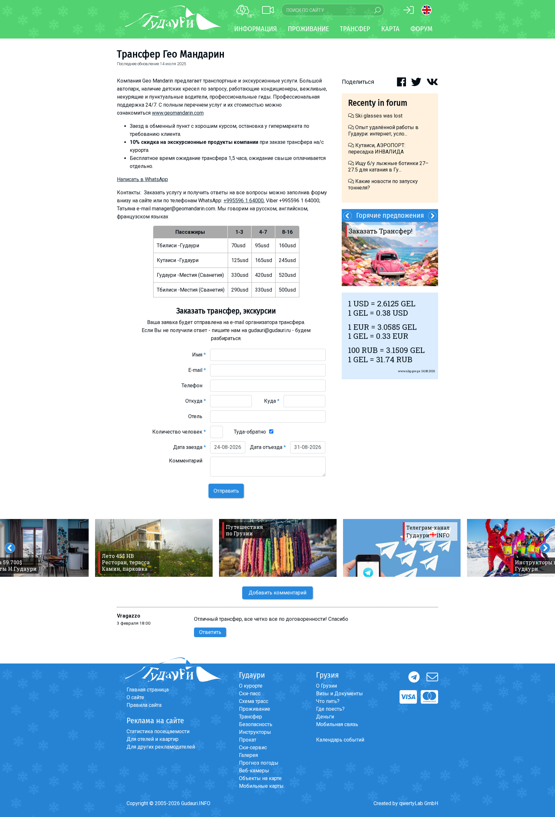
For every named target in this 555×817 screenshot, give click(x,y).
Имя (199, 355)
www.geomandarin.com (178, 113)
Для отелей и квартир (153, 739)
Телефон (193, 385)
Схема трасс (253, 701)
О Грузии (326, 686)
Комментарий (187, 461)
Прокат (247, 740)
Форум (421, 28)
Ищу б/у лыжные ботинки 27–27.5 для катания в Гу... (388, 166)
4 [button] (397, 283)
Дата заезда (189, 447)
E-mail (197, 370)
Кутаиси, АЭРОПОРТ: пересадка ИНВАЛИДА (376, 148)
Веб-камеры (254, 771)
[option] (390, 254)
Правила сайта (144, 705)
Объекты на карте (260, 778)
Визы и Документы (339, 693)
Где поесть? (330, 709)
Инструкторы (255, 732)
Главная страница (148, 690)
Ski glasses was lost (378, 116)
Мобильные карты (261, 786)
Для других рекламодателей (161, 747)
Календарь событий (340, 740)
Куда (271, 401)
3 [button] (392, 283)
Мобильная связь (337, 724)
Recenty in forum (377, 103)
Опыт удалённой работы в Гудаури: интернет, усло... (383, 130)
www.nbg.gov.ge (409, 371)
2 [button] (387, 283)
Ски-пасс (249, 693)
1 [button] (382, 283)
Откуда (195, 401)
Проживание (254, 709)
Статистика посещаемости (158, 731)
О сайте (135, 697)
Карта (390, 28)
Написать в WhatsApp (142, 179)
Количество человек (179, 432)
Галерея (248, 755)
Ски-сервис (253, 747)
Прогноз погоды (258, 763)
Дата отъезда (268, 447)
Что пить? (327, 701)
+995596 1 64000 (244, 201)
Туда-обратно (250, 432)
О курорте (250, 686)
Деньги (325, 717)
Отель (197, 416)
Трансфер (250, 717)
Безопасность (255, 724)
